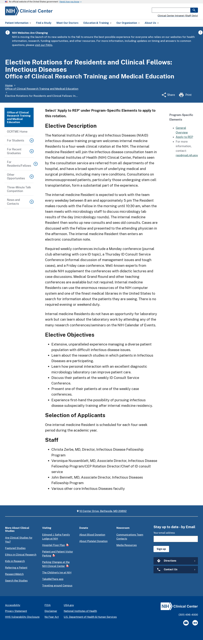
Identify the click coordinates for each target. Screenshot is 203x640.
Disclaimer (51, 611)
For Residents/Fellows (19, 163)
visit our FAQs (43, 45)
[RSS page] (195, 623)
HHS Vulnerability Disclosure (22, 616)
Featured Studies (15, 548)
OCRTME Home (17, 131)
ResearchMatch (14, 574)
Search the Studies (16, 580)
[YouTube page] (186, 623)
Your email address (164, 532)
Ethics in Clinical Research (20, 554)
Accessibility (12, 605)
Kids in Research (15, 561)
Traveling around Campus (57, 585)
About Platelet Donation (93, 541)
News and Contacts (13, 201)
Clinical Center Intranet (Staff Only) (178, 15)
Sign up (161, 549)
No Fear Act (52, 616)
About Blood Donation (92, 534)
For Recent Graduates (14, 151)
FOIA (48, 605)
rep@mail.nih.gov (187, 155)
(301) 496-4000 (188, 614)
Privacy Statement (16, 611)
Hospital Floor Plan (53, 545)
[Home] (29, 13)
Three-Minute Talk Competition (19, 189)
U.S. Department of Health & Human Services (90, 616)
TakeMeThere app (52, 579)
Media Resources (126, 545)
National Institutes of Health (80, 611)
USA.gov (69, 605)
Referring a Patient (16, 567)
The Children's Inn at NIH (56, 572)
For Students (15, 140)
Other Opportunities (16, 176)
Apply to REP (184, 137)
